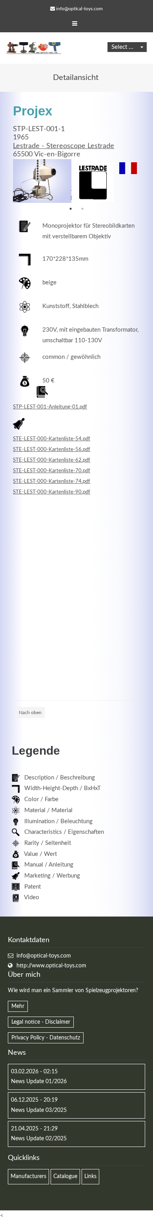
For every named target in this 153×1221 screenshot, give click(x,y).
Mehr (17, 1006)
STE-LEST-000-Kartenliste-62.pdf (51, 460)
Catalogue (65, 1176)
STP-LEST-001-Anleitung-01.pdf (50, 407)
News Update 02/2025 (39, 1138)
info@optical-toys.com (79, 8)
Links (90, 1176)
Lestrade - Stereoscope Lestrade (63, 146)
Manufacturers (28, 1176)
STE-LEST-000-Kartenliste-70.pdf (51, 470)
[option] (42, 181)
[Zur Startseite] (33, 48)
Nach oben (30, 712)
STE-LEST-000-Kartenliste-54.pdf (51, 438)
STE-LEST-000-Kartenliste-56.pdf (51, 449)
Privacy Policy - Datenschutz (45, 1038)
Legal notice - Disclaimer (40, 1022)
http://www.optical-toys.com (51, 966)
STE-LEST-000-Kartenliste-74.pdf (51, 481)
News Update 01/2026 (39, 1081)
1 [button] (71, 209)
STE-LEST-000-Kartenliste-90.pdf (51, 492)
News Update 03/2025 (39, 1110)
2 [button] (82, 209)
